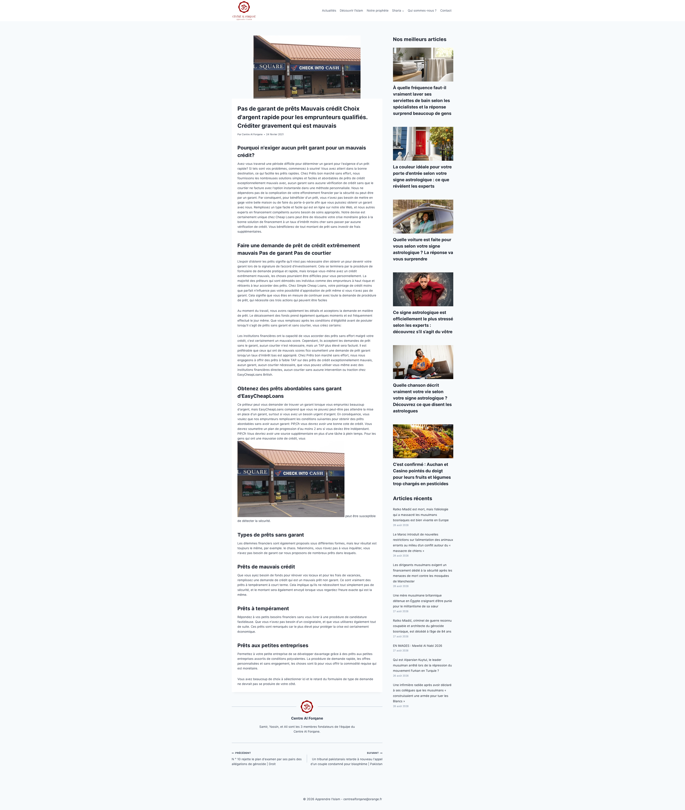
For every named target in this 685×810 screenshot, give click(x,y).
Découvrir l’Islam (351, 10)
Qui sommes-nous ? (422, 10)
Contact (445, 10)
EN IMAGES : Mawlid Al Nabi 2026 (417, 646)
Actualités (329, 10)
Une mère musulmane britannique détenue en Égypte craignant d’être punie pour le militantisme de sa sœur (422, 601)
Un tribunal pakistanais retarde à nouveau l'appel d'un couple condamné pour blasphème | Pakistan (346, 758)
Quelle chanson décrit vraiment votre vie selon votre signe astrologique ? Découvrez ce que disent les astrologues (422, 398)
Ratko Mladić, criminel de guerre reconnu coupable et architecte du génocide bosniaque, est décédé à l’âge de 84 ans (422, 626)
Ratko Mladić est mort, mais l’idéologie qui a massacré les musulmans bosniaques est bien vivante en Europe (421, 514)
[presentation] (423, 65)
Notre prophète (378, 10)
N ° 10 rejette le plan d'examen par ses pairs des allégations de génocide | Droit (267, 758)
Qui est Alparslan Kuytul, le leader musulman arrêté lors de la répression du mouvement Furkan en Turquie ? (422, 665)
